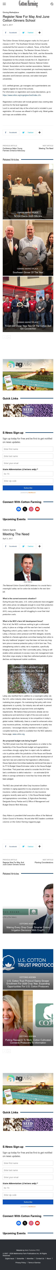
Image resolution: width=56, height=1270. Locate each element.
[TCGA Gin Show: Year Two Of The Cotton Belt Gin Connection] (28, 304)
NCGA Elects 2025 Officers (28, 216)
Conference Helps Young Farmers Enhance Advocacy (14, 149)
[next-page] (8, 337)
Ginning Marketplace (11, 12)
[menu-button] (4, 4)
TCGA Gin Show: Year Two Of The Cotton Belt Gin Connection (28, 327)
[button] (52, 4)
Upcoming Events (14, 519)
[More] (39, 32)
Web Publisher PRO (32, 1250)
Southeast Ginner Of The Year (28, 272)
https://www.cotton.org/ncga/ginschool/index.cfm (22, 95)
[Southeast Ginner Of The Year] (28, 248)
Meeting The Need (46, 148)
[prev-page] (4, 337)
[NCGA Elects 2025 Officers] (28, 191)
